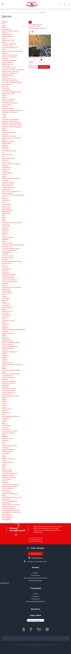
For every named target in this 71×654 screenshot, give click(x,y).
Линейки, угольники (8, 93)
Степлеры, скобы (7, 46)
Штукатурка (5, 317)
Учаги (4, 444)
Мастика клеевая (7, 344)
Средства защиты (8, 75)
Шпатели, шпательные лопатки (12, 125)
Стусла (4, 116)
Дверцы (4, 435)
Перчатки (5, 77)
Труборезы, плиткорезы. (9, 73)
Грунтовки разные (8, 184)
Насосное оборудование (9, 501)
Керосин (4, 407)
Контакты (35, 609)
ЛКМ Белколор (6, 211)
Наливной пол (6, 315)
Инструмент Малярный (9, 47)
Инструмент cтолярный (9, 112)
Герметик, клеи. (7, 246)
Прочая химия (6, 409)
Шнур (3, 25)
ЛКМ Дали (5, 180)
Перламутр (5, 230)
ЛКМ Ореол (5, 200)
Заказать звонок (35, 554)
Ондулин (4, 145)
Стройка (4, 350)
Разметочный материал (9, 55)
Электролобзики (7, 516)
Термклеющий (6, 90)
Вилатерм (5, 379)
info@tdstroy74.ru (37, 558)
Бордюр (4, 357)
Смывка (4, 420)
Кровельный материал (9, 136)
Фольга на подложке (8, 377)
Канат (4, 23)
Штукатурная (6, 298)
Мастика (5, 337)
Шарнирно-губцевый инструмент (12, 110)
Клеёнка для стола (8, 462)
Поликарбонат (6, 167)
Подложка (5, 387)
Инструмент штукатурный (10, 119)
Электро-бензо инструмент (11, 484)
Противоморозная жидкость (11, 416)
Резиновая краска (7, 243)
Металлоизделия (7, 36)
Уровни (4, 97)
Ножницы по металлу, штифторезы (13, 70)
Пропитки (5, 134)
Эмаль (4, 221)
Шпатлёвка (5, 324)
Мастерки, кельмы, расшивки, (11, 123)
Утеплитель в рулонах (9, 381)
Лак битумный (6, 425)
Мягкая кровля (6, 143)
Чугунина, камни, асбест (10, 431)
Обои (3, 468)
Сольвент (5, 427)
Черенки (4, 481)
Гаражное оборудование (9, 494)
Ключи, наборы (7, 105)
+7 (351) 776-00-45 (37, 548)
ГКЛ (3, 152)
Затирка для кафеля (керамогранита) (13, 329)
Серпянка (5, 270)
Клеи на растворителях (9, 250)
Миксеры (5, 58)
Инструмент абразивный (10, 81)
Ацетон (4, 422)
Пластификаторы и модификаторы (13, 195)
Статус (4, 235)
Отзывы (35, 593)
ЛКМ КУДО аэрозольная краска (12, 223)
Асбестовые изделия (8, 433)
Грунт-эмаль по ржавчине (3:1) (11, 191)
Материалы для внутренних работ (13, 245)
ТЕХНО (4, 403)
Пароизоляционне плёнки (10, 396)
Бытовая (4, 259)
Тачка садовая (6, 479)
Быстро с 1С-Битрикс (34, 620)
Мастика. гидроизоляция (10, 346)
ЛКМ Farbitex (6, 213)
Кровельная (6, 339)
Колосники (5, 440)
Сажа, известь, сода (8, 320)
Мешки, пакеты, (7, 291)
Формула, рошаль (7, 237)
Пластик (4, 285)
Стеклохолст (6, 272)
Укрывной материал (8, 274)
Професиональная (8, 258)
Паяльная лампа (7, 471)
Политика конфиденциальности (35, 601)
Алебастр (5, 326)
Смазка (4, 411)
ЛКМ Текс (5, 199)
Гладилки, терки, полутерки (10, 121)
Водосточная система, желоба (11, 138)
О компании (35, 588)
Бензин (4, 423)
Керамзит (5, 331)
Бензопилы (5, 490)
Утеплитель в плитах (8, 390)
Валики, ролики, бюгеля (9, 57)
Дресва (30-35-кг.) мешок (36, 57)
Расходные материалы (9, 44)
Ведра (4, 457)
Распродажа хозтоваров (9, 473)
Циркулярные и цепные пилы (11, 512)
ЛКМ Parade (6, 224)
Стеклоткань (6, 304)
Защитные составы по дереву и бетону (35, 578)
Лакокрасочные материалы (11, 178)
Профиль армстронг (8, 40)
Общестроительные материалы (12, 364)
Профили (5, 33)
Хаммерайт (5, 239)
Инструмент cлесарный (9, 103)
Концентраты (6, 189)
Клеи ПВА (5, 254)
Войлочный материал (9, 383)
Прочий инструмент (8, 99)
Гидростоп (5, 328)
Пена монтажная (7, 256)
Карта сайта (35, 615)
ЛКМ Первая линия (8, 182)
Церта (4, 241)
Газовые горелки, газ (8, 459)
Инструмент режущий (9, 60)
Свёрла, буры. (6, 66)
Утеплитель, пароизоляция (11, 374)
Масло (4, 217)
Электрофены (6, 519)
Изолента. (5, 267)
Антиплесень (6, 412)
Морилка (5, 130)
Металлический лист (8, 158)
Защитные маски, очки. (9, 79)
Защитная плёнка (7, 276)
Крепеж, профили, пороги (10, 31)
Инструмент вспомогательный (12, 82)
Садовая (4, 296)
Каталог (35, 568)
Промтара (5, 234)
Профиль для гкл (7, 34)
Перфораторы (6, 503)
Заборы (4, 302)
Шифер (4, 176)
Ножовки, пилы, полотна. (10, 71)
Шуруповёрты (6, 514)
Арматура (5, 300)
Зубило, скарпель (7, 64)
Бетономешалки (7, 492)
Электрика (5, 482)
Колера (4, 197)
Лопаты (4, 464)
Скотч (4, 265)
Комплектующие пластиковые (11, 287)
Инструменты (6, 29)
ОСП (3, 156)
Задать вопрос (35, 540)
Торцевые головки (8, 108)
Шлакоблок (5, 355)
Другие (4, 400)
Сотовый (4, 171)
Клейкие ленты (7, 263)
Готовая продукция (8, 449)
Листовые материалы (9, 151)
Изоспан (4, 401)
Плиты (4, 442)
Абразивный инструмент (10, 486)
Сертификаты (35, 599)
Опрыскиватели (7, 470)
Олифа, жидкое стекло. (9, 132)
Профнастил (6, 162)
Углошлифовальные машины (11, 510)
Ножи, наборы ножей (8, 68)
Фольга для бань (7, 394)
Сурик (4, 219)
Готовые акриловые (8, 188)
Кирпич (4, 353)
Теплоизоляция (7, 376)
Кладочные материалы (9, 352)
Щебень (4, 335)
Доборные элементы (8, 141)
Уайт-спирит (6, 429)
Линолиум (5, 283)
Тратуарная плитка (8, 363)
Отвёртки (5, 106)
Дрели (4, 495)
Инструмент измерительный (11, 92)
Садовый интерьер (8, 475)
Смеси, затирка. (7, 307)
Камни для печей (7, 438)
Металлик (5, 228)
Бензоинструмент (8, 488)
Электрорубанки (7, 517)
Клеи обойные (6, 252)
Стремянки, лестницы (9, 477)
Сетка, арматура (7, 293)
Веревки (5, 22)
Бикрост (4, 140)
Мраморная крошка (8, 333)
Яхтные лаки (6, 208)
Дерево (4, 368)
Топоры (4, 117)
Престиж (4, 232)
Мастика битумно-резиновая (11, 342)
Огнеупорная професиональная (12, 261)
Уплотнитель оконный (9, 388)
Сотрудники (35, 596)
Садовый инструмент (8, 506)
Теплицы (5, 447)
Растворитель (6, 418)
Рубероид (5, 147)
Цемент (4, 322)
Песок (4, 318)
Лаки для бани (6, 204)
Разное (4, 366)
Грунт (3, 215)
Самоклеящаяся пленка (9, 446)
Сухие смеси (6, 305)
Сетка (4, 294)
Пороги (4, 38)
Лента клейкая (6, 269)
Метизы (4, 42)
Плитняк (4, 361)
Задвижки (5, 436)
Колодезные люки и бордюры (11, 370)
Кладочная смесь (7, 311)
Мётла (4, 466)
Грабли (4, 460)
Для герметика (6, 84)
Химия (4, 405)
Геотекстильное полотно (10, 280)
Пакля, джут (5, 385)
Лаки (3, 202)
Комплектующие (7, 101)
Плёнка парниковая (8, 278)
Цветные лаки (6, 206)
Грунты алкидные (7, 193)
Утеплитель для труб (8, 392)
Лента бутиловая (7, 341)
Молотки (4, 114)
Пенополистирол (7, 154)
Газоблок (4, 359)
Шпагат (4, 27)
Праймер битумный (8, 348)
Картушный (5, 88)
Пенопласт (5, 160)
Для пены (5, 86)
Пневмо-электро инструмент (11, 505)
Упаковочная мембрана (9, 282)
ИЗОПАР (4, 398)
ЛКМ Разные (6, 226)
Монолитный (6, 169)
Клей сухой (5, 313)
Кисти (4, 49)
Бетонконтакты (7, 186)
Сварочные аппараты (9, 508)
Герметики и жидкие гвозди (11, 248)
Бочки (4, 455)
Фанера (4, 175)
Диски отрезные (7, 62)
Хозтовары (5, 453)
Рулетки (4, 95)
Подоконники (6, 289)
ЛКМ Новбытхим (7, 210)
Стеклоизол (5, 149)
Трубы (4, 372)
